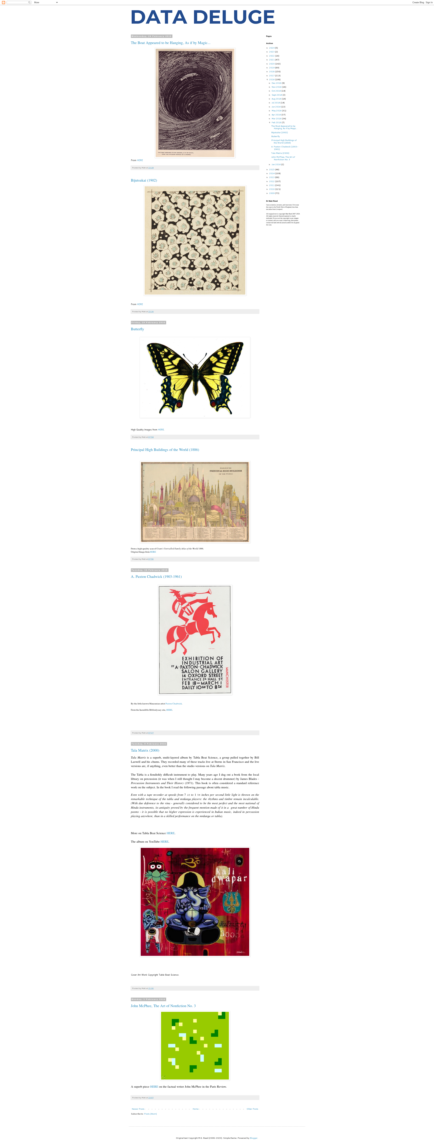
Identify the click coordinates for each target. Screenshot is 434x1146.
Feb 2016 (277, 122)
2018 (272, 71)
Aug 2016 (277, 98)
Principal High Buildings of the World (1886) (165, 449)
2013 (272, 177)
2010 (272, 189)
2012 (272, 181)
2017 (272, 75)
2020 (272, 63)
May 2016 (277, 110)
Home (196, 1108)
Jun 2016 (276, 106)
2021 (272, 59)
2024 (272, 47)
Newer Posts (138, 1108)
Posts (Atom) (150, 1113)
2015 (272, 169)
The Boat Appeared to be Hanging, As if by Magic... (171, 42)
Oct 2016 (276, 90)
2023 (272, 51)
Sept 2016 (277, 94)
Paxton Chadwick (173, 703)
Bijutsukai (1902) (144, 180)
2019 (272, 67)
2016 (272, 79)
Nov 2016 (277, 86)
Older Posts (252, 1108)
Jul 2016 (276, 102)
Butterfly (137, 328)
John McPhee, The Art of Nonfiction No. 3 (163, 1005)
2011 (272, 185)
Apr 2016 (276, 114)
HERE (140, 160)
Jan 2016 (276, 164)
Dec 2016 (277, 83)
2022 (272, 55)
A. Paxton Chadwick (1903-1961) (156, 576)
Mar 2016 (277, 118)
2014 (272, 173)
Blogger (254, 1138)
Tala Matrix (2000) (145, 750)
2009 (272, 193)
